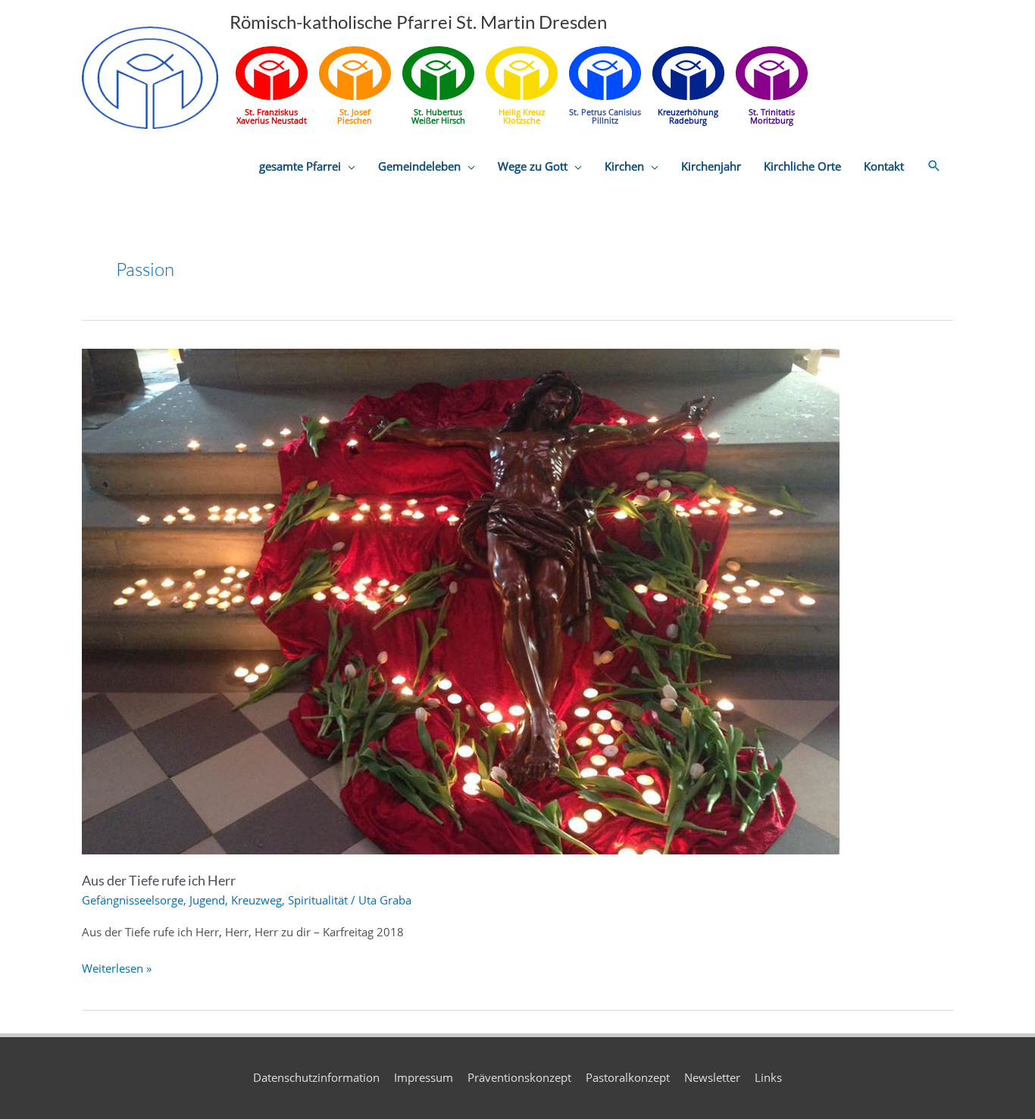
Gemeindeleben (419, 166)
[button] (934, 166)
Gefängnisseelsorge (132, 899)
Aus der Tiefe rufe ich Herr (159, 880)
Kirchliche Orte (802, 166)
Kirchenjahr (711, 166)
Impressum (423, 1077)
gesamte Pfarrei (300, 166)
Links (768, 1077)
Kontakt (884, 166)
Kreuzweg (256, 899)
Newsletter (712, 1077)
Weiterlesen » (117, 969)
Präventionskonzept (519, 1077)
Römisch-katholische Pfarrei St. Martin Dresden (418, 22)
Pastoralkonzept (628, 1077)
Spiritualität (318, 899)
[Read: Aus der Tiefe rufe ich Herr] (461, 600)
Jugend (207, 899)
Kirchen (624, 166)
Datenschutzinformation (316, 1077)
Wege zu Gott (533, 166)
